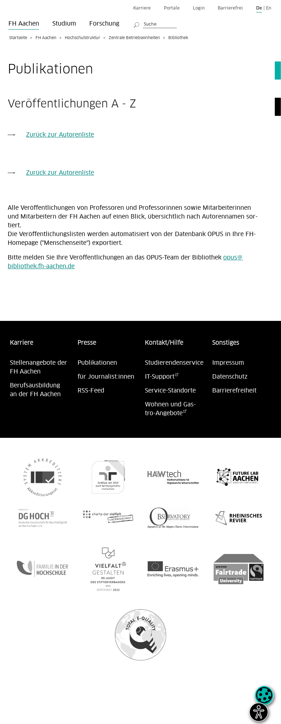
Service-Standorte (170, 391)
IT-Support (160, 377)
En (268, 8)
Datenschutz (230, 377)
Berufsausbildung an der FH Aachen (35, 390)
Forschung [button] (104, 24)
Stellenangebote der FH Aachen (38, 367)
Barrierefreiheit (234, 391)
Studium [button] (64, 24)
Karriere (142, 8)
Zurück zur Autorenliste (60, 135)
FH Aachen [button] (23, 24)
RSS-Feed (91, 391)
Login (199, 8)
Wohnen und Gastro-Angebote (170, 409)
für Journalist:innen (106, 377)
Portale (172, 8)
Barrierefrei (230, 8)
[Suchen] (137, 23)
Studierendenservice (174, 363)
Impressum (228, 363)
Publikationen (97, 363)
